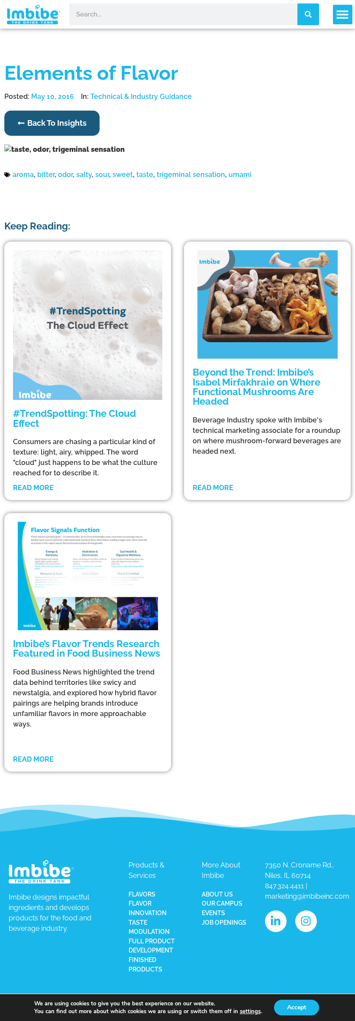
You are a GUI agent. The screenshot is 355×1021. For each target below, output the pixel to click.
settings (250, 1011)
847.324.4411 (284, 886)
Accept (296, 1007)
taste (144, 174)
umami (240, 174)
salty (84, 174)
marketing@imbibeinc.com (307, 896)
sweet (123, 174)
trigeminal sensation (191, 174)
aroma (23, 174)
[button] (342, 14)
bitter (46, 174)
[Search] (308, 14)
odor (65, 174)
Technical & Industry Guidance (141, 96)
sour (102, 174)
